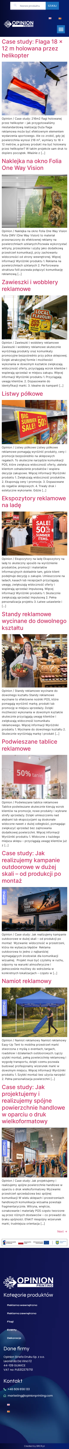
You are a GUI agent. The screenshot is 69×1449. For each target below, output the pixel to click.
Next (62, 1231)
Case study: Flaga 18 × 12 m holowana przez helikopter (32, 48)
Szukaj (52, 6)
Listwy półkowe (22, 393)
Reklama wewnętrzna (22, 1305)
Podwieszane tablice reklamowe (29, 745)
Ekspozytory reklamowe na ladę (34, 502)
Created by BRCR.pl (34, 1446)
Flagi (10, 1321)
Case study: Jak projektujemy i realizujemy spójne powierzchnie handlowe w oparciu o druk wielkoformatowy (33, 1104)
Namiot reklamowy (26, 981)
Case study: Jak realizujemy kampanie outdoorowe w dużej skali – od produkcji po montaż (31, 867)
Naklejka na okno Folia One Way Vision (32, 164)
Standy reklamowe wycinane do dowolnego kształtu (34, 621)
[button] (61, 29)
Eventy (12, 1329)
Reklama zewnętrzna (21, 1313)
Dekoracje (14, 1338)
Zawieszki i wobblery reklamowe (30, 285)
